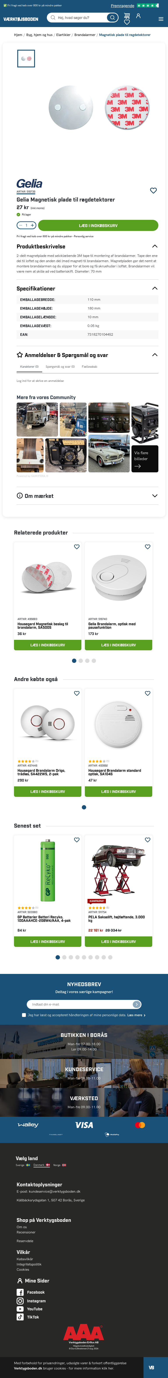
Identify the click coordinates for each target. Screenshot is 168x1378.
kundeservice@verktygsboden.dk (55, 1191)
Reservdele (25, 1241)
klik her (107, 1368)
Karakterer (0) (29, 367)
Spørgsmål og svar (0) (60, 367)
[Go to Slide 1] (26, 58)
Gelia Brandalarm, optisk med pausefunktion (112, 625)
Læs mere (134, 1015)
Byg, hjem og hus (39, 35)
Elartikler (63, 35)
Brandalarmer (84, 35)
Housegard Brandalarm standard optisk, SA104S (114, 772)
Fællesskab (89, 367)
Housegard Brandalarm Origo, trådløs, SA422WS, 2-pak (41, 772)
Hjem (18, 35)
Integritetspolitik (29, 1264)
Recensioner (26, 1232)
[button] (97, 111)
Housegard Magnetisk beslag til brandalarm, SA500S (43, 625)
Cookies (23, 1269)
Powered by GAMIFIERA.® (32, 476)
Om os (23, 1227)
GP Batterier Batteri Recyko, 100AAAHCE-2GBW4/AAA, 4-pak (44, 918)
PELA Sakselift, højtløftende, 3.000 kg (116, 918)
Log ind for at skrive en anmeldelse (40, 381)
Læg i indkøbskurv (98, 225)
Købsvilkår (25, 1259)
